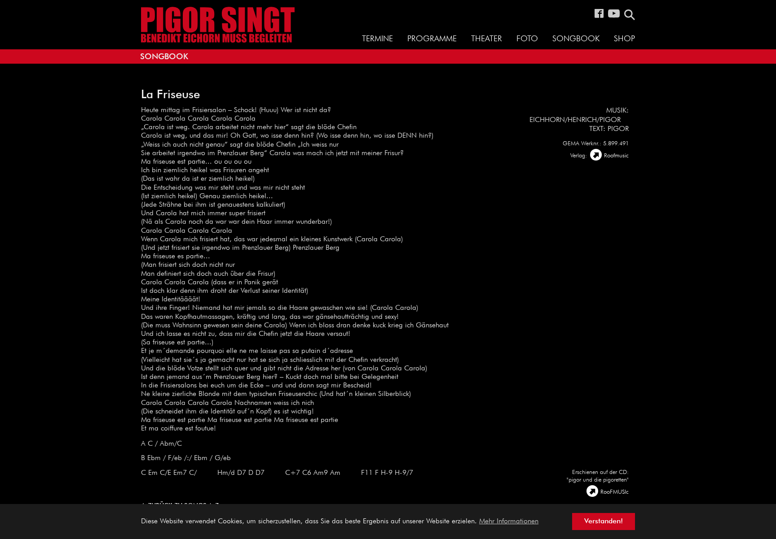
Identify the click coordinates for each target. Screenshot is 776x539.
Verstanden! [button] (603, 521)
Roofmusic (616, 156)
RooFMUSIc (614, 492)
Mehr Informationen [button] (508, 521)
